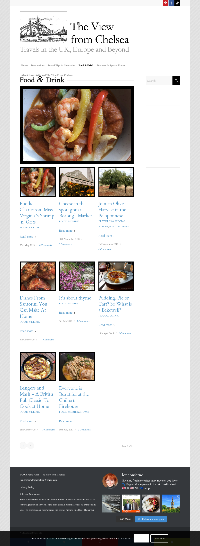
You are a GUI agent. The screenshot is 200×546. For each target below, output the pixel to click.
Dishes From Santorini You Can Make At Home (33, 307)
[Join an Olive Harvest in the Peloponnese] (116, 181)
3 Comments (65, 244)
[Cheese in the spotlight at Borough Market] (77, 182)
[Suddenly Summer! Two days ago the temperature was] (171, 503)
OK (141, 538)
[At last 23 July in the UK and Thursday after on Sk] (131, 503)
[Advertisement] (163, 239)
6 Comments (45, 245)
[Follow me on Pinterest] (165, 3)
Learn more (159, 538)
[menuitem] (24, 65)
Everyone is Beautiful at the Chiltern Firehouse (74, 397)
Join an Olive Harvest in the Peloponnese (112, 210)
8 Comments (47, 339)
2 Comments (125, 333)
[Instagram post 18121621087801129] (111, 503)
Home (84, 412)
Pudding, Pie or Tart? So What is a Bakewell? (115, 304)
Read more (26, 236)
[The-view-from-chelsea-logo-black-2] (74, 33)
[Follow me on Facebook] (171, 3)
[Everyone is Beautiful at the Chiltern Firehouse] (77, 366)
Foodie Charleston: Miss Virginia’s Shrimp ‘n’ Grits (37, 213)
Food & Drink (30, 227)
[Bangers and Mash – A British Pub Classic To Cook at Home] (38, 366)
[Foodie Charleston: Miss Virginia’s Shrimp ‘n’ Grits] (38, 182)
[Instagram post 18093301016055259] (151, 503)
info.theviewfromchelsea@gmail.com (38, 480)
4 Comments (104, 249)
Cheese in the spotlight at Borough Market (75, 210)
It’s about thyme (75, 298)
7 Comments (83, 321)
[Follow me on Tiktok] (177, 3)
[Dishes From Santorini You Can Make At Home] (38, 276)
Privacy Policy (27, 487)
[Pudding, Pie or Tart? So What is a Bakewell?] (116, 276)
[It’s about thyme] (77, 276)
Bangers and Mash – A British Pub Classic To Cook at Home (36, 397)
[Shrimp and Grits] (77, 125)
